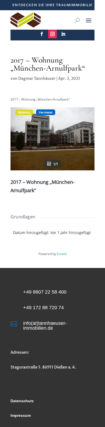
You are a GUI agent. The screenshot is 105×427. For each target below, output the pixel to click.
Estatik (62, 254)
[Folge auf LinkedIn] (63, 34)
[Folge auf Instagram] (52, 34)
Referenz (24, 112)
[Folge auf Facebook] (41, 34)
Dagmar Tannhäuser (36, 78)
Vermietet (45, 112)
